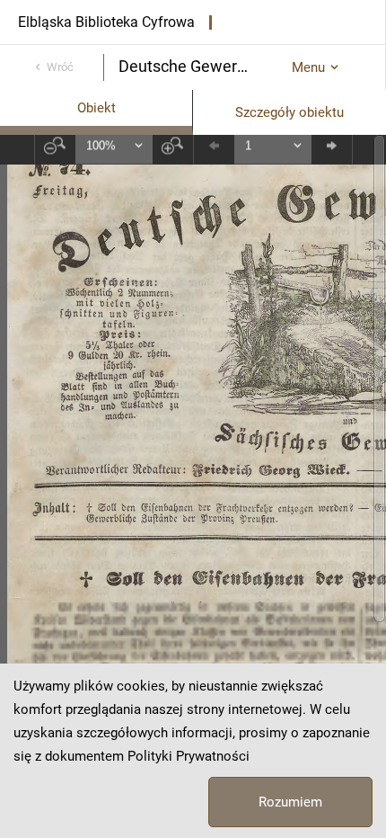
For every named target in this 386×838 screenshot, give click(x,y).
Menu (308, 67)
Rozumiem (290, 802)
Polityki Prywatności (188, 756)
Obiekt (96, 108)
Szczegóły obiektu (289, 112)
